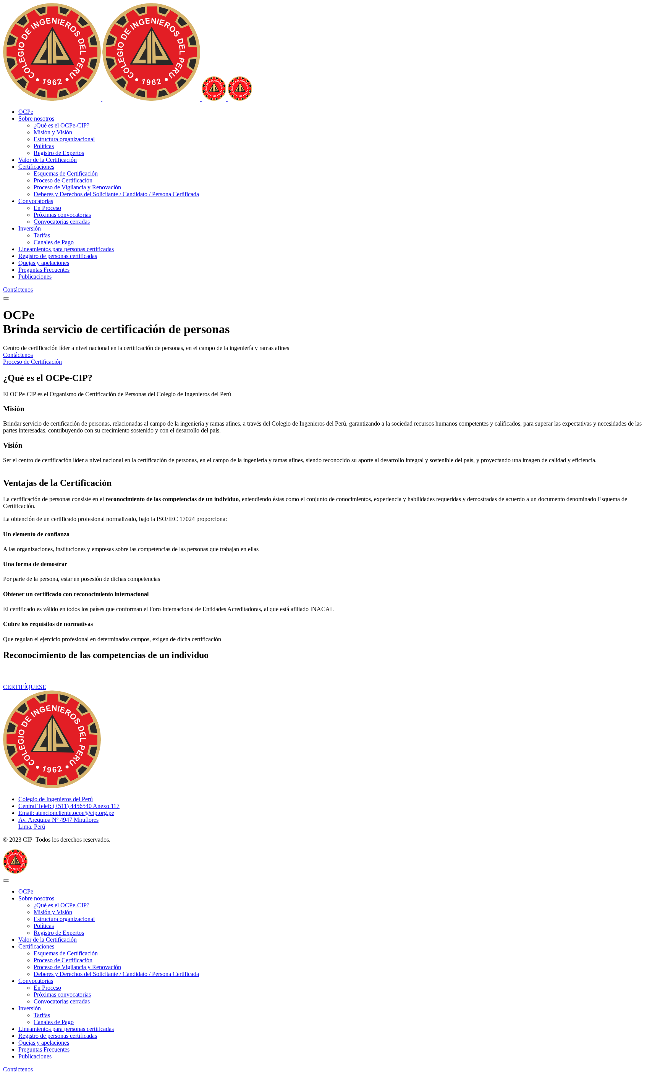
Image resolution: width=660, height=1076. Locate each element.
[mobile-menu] (6, 298)
